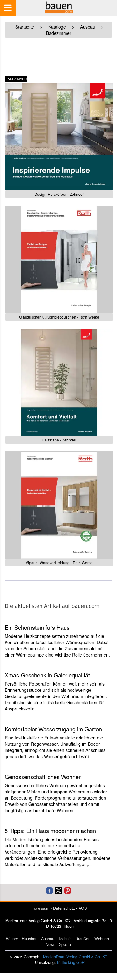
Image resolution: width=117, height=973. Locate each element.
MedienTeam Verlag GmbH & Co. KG (75, 957)
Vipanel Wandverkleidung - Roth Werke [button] (59, 562)
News (50, 944)
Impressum (39, 908)
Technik (64, 939)
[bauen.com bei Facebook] (49, 890)
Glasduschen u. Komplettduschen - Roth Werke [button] (59, 317)
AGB (83, 908)
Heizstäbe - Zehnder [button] (59, 439)
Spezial (65, 944)
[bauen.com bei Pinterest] (67, 890)
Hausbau (29, 939)
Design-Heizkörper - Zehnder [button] (59, 194)
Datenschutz (64, 908)
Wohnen (101, 939)
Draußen (82, 939)
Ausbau (47, 939)
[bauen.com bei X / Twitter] (58, 890)
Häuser (12, 939)
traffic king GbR (71, 962)
